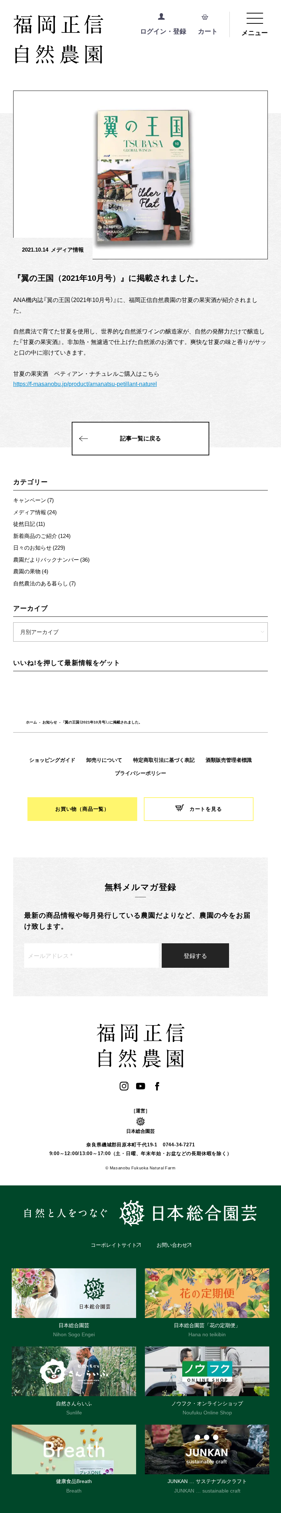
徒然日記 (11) (29, 524)
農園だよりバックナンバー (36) (51, 559)
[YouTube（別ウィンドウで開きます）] (140, 1086)
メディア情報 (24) (35, 512)
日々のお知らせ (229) (39, 547)
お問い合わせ (172, 1245)
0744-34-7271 (179, 1144)
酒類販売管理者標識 (229, 760)
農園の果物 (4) (30, 571)
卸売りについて (104, 760)
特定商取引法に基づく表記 (164, 760)
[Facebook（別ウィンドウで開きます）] (157, 1086)
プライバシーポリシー (140, 773)
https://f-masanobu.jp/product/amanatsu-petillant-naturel (85, 383)
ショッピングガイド (52, 760)
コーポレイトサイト (114, 1245)
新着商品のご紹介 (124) (42, 536)
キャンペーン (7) (33, 500)
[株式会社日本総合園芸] (140, 1213)
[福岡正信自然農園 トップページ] (88, 40)
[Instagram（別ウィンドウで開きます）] (124, 1086)
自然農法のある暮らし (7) (44, 583)
